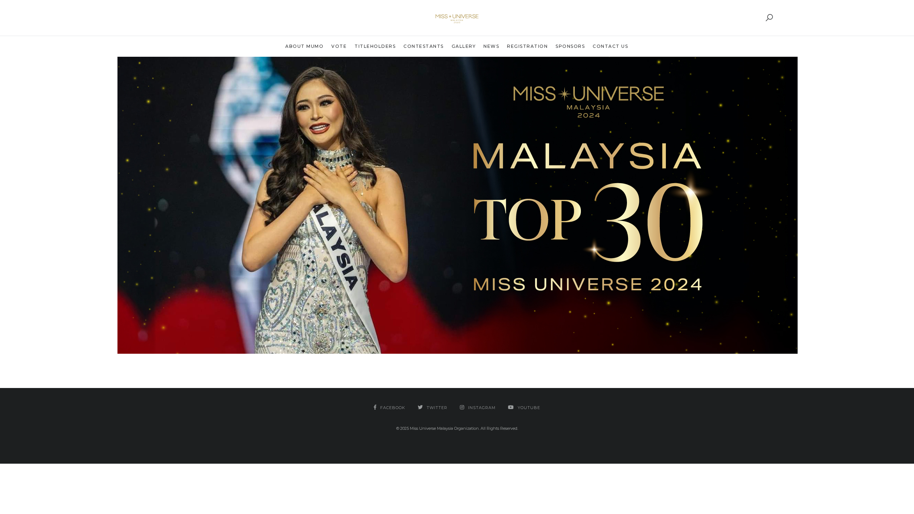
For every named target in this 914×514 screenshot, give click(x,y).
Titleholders (375, 46)
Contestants (423, 46)
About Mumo (304, 46)
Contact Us (610, 46)
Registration (527, 46)
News (491, 46)
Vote (339, 46)
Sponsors (570, 46)
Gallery (464, 46)
